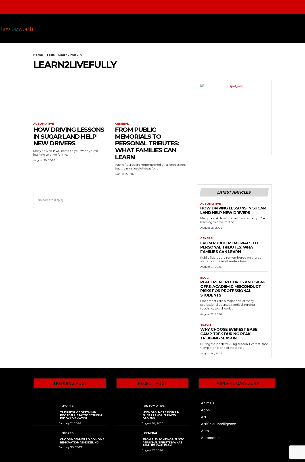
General (122, 123)
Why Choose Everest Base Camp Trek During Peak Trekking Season (228, 333)
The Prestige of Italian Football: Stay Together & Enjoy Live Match (81, 415)
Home (38, 54)
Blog (204, 277)
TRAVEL (206, 325)
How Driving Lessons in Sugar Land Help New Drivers (68, 136)
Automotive (43, 123)
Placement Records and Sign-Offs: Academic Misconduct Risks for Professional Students (232, 288)
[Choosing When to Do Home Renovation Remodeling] (46, 436)
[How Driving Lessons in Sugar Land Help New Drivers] (70, 99)
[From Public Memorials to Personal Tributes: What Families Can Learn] (152, 99)
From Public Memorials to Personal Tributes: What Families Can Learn (147, 143)
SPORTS (67, 406)
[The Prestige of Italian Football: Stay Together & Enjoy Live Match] (46, 409)
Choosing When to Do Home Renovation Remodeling (82, 441)
